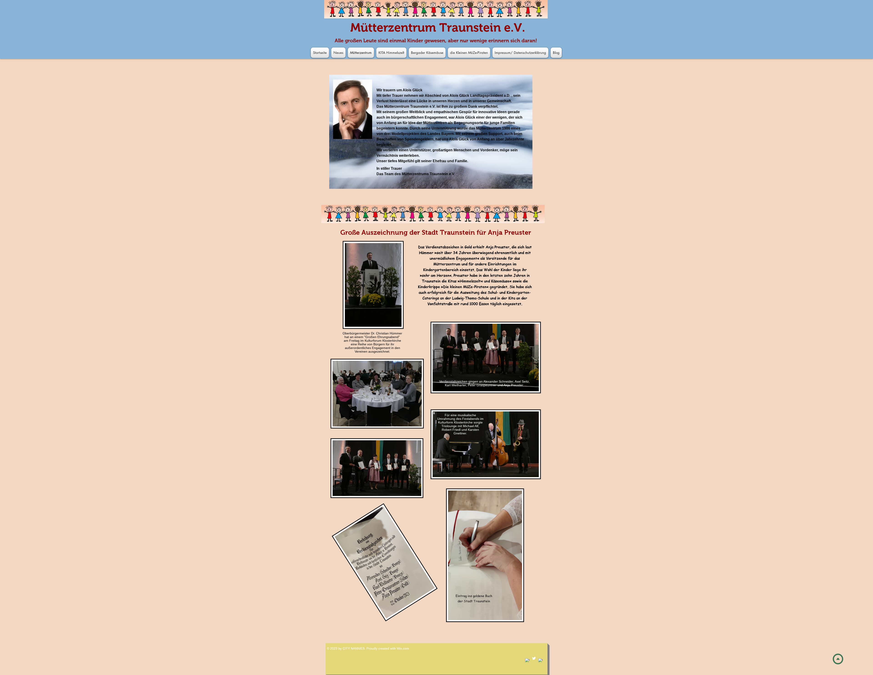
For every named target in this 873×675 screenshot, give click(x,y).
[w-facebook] (527, 660)
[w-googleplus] (540, 660)
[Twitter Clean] (534, 658)
